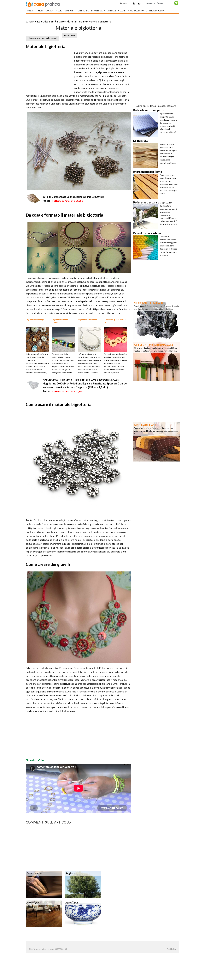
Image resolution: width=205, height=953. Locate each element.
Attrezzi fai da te (116, 11)
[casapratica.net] (43, 3)
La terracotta (34, 873)
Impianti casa (98, 11)
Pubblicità (171, 949)
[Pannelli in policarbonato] (146, 247)
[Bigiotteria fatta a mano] (64, 339)
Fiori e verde (82, 11)
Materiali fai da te (77, 21)
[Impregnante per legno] (146, 186)
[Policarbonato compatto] (146, 124)
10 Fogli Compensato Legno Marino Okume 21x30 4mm (73, 196)
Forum (125, 3)
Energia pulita (156, 11)
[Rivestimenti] (44, 913)
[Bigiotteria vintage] (38, 339)
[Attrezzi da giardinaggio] (156, 361)
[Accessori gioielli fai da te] (116, 339)
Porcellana (72, 902)
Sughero (70, 873)
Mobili (59, 11)
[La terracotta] (44, 884)
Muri (40, 11)
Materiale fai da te (137, 11)
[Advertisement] (58, 18)
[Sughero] (83, 884)
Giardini (69, 11)
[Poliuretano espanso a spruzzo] (146, 216)
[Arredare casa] (156, 441)
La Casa (49, 11)
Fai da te (31, 11)
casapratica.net (44, 21)
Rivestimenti (33, 902)
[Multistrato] (146, 155)
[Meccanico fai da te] (156, 319)
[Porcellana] (83, 913)
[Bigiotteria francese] (90, 339)
